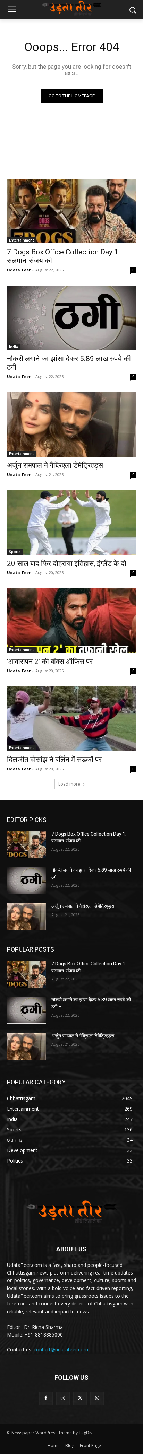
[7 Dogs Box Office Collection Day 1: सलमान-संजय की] (71, 211)
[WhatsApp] (97, 1398)
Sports (15, 551)
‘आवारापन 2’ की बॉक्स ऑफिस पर (50, 661)
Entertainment (21, 240)
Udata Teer (19, 269)
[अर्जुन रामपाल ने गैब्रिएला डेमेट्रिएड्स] (71, 424)
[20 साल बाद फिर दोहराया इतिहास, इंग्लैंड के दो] (71, 522)
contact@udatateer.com (61, 1349)
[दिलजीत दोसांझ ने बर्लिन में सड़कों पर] (71, 718)
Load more (69, 784)
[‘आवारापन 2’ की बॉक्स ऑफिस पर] (71, 620)
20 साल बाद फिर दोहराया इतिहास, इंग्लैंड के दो (66, 563)
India (13, 346)
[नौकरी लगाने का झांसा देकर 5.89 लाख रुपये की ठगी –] (71, 318)
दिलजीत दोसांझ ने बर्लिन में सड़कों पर (54, 759)
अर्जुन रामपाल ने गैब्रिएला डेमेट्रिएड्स (55, 465)
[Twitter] (80, 1398)
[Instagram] (63, 1398)
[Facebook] (46, 1398)
